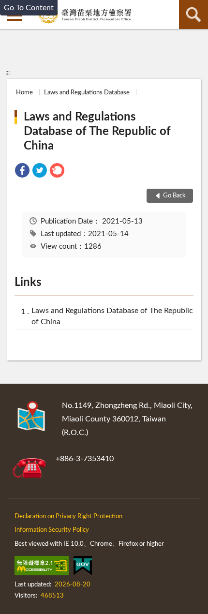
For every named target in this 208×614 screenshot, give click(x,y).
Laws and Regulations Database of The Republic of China (97, 131)
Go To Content (29, 8)
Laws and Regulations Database (87, 93)
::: (7, 72)
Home (24, 93)
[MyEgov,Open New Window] (83, 567)
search (193, 14)
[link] (22, 172)
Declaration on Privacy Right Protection (68, 516)
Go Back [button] (174, 196)
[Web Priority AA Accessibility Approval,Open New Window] (42, 567)
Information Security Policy (52, 530)
